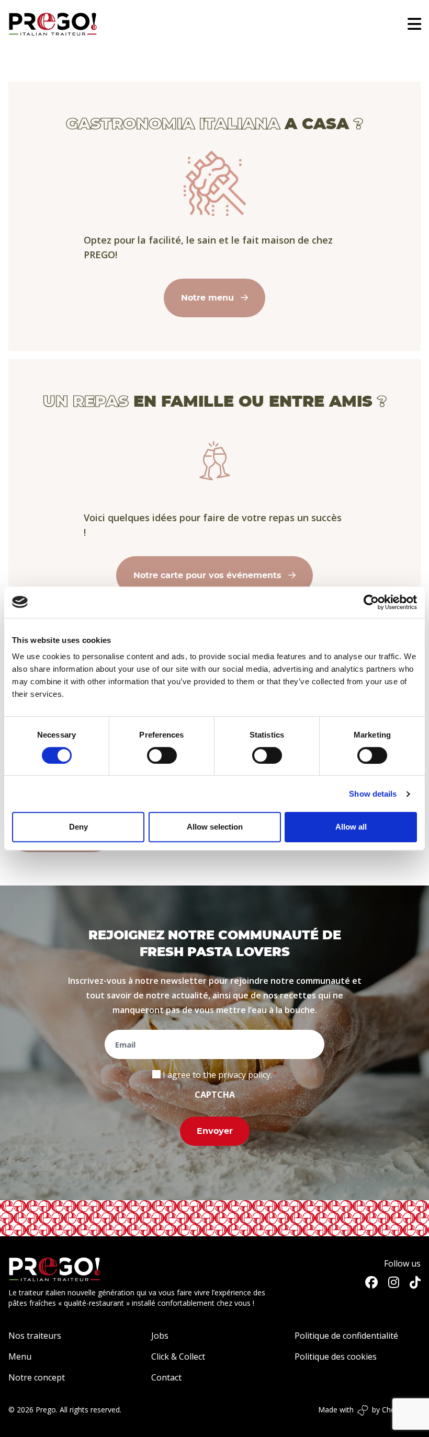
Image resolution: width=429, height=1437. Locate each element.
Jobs (159, 1335)
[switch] (162, 755)
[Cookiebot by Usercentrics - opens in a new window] (371, 602)
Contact (166, 1377)
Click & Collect (178, 1356)
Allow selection (215, 826)
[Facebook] (371, 1282)
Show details (373, 793)
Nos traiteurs (34, 1335)
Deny (78, 826)
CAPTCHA (215, 1094)
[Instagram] (393, 1282)
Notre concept (36, 1377)
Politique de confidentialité (346, 1335)
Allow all (351, 826)
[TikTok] (415, 1282)
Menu (19, 1356)
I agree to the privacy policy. (217, 1074)
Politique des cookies (336, 1356)
